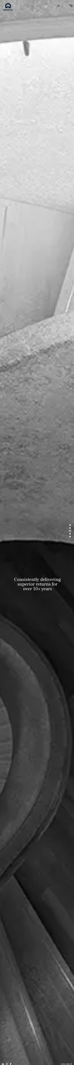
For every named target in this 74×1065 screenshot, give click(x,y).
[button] (61, 5)
